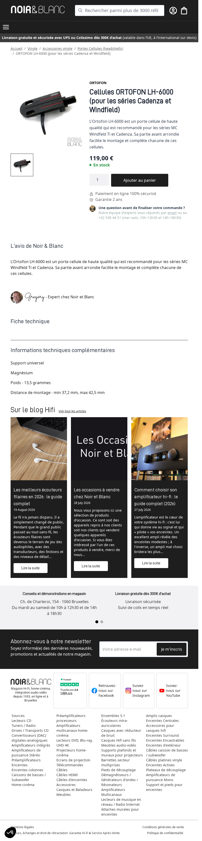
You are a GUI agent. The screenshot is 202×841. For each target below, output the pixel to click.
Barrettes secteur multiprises (115, 762)
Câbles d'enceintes (71, 779)
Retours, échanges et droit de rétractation (39, 833)
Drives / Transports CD (30, 730)
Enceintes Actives (160, 765)
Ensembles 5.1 (113, 715)
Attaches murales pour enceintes (120, 812)
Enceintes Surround (162, 735)
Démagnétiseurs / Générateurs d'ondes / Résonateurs (119, 779)
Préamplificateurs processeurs (70, 718)
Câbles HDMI (67, 774)
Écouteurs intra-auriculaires (114, 723)
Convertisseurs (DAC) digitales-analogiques (30, 738)
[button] (10, 833)
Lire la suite (30, 568)
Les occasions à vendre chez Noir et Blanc (96, 493)
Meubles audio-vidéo (118, 745)
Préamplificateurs (26, 760)
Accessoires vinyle (57, 48)
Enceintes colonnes (27, 770)
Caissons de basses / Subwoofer (29, 777)
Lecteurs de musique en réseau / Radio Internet (121, 802)
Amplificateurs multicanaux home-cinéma (72, 730)
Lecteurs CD (21, 720)
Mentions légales (22, 827)
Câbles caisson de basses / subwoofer (167, 752)
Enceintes (20, 765)
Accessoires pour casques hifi (160, 728)
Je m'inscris (171, 649)
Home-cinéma (23, 784)
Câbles (61, 770)
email (172, 212)
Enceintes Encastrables (165, 740)
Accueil (16, 48)
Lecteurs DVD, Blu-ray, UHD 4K (74, 743)
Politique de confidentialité (165, 833)
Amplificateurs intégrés (31, 745)
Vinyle (32, 48)
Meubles (63, 794)
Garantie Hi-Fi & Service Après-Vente (94, 833)
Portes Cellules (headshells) (100, 48)
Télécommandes (69, 765)
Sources (18, 715)
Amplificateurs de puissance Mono (160, 777)
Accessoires (66, 784)
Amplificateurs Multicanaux (113, 792)
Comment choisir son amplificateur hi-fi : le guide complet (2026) (156, 496)
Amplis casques (159, 715)
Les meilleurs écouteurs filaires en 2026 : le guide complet (38, 496)
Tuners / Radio (23, 725)
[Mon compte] (173, 11)
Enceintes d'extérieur (163, 745)
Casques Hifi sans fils (118, 740)
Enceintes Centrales (162, 720)
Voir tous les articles (72, 411)
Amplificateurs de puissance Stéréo (26, 752)
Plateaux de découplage (166, 770)
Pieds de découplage (118, 770)
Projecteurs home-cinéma (71, 752)
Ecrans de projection (73, 760)
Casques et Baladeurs (74, 789)
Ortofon (97, 82)
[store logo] (38, 9)
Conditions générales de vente (163, 827)
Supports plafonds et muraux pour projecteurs (122, 752)
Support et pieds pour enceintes (164, 787)
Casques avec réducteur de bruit (121, 733)
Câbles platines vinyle (164, 760)
